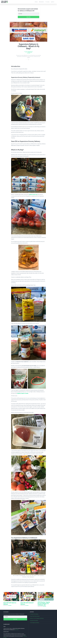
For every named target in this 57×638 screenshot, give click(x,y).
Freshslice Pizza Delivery (34, 614)
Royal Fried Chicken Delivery (35, 616)
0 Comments (9, 605)
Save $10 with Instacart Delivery (27, 603)
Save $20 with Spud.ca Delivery (9, 603)
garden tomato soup (33, 194)
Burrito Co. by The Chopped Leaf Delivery (37, 618)
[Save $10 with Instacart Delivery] (28, 592)
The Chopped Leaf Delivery (34, 622)
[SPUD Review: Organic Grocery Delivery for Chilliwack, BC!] (46, 592)
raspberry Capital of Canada (22, 393)
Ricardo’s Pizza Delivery (34, 620)
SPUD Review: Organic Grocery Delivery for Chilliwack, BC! (44, 603)
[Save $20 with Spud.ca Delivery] (11, 592)
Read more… (17, 629)
